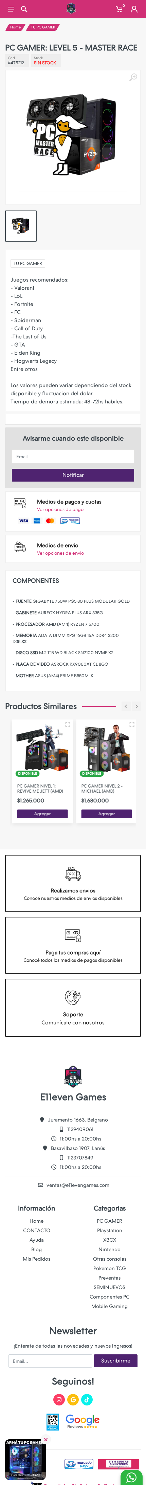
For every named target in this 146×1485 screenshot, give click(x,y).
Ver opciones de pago (60, 509)
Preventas (109, 1278)
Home (15, 27)
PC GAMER (109, 1221)
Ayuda (37, 1240)
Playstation (109, 1230)
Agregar (41, 813)
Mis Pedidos (36, 1259)
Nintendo (109, 1249)
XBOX (109, 1240)
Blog (36, 1249)
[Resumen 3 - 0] (66, 724)
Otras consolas (109, 1259)
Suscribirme (115, 1360)
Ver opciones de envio (60, 553)
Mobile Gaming (109, 1306)
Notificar (73, 475)
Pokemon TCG (109, 1268)
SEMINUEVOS (109, 1287)
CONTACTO (36, 1230)
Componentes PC (109, 1297)
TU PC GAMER (43, 27)
